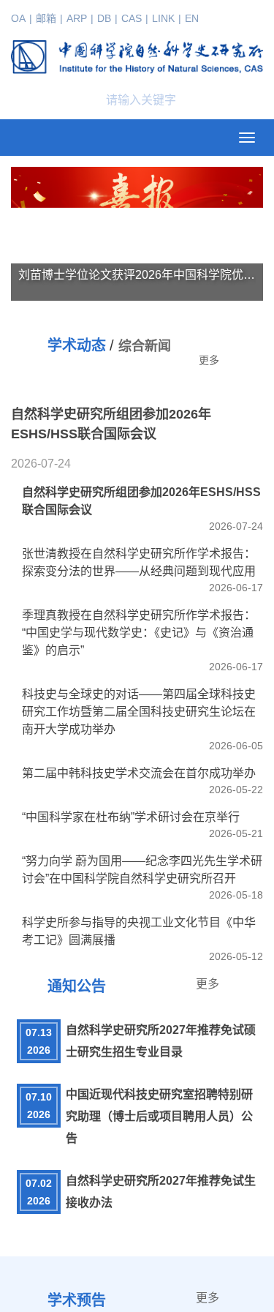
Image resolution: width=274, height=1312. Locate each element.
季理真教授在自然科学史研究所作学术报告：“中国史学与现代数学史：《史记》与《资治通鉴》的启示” (139, 947)
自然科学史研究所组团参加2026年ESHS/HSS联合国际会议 (141, 816)
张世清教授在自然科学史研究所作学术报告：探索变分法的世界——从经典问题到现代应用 (139, 877)
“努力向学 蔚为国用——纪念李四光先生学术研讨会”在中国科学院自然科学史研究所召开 (142, 1184)
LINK (163, 18)
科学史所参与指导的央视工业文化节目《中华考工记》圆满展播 (139, 1246)
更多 (209, 360)
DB (104, 18)
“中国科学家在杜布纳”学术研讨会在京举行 (131, 1131)
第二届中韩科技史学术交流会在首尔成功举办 (139, 1088)
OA (18, 18)
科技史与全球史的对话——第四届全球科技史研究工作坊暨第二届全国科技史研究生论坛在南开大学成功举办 (139, 1026)
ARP (76, 18)
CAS (131, 18)
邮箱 (46, 18)
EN (192, 18)
